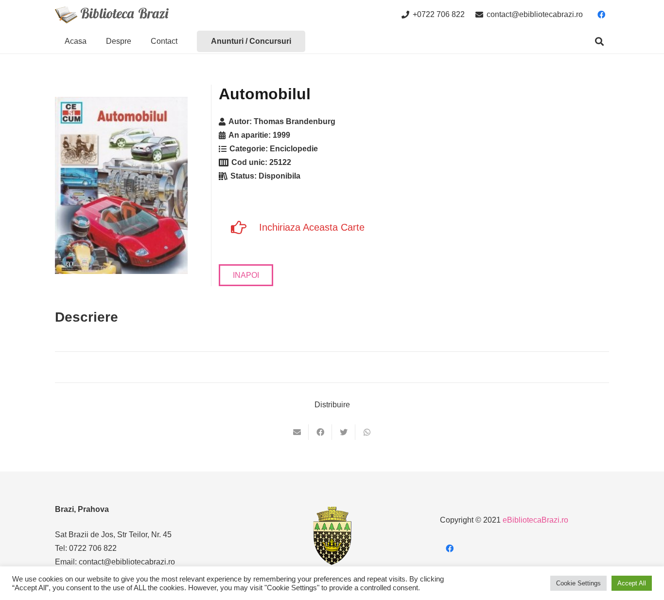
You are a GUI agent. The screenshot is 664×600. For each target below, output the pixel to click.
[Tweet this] (343, 432)
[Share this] (320, 432)
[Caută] (599, 42)
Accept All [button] (631, 583)
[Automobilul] (121, 185)
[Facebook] (601, 14)
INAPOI (246, 275)
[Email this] (297, 432)
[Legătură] (112, 14)
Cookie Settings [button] (578, 583)
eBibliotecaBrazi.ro (535, 520)
